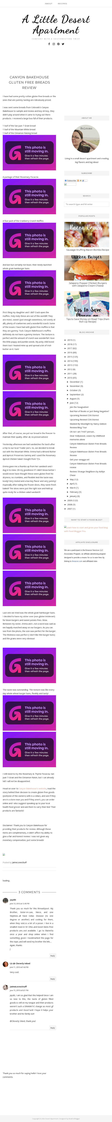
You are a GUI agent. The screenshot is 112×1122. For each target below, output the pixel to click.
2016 (69, 352)
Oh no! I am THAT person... (82, 431)
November (75, 386)
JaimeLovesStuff (18, 986)
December (75, 381)
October (74, 390)
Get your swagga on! (79, 459)
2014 (69, 361)
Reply (53, 956)
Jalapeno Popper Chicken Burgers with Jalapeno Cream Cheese (88, 284)
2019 (69, 340)
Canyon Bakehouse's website (32, 788)
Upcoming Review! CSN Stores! (84, 415)
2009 (69, 500)
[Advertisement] (35, 62)
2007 (69, 508)
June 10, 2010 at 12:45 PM (19, 903)
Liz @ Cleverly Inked (20, 963)
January (73, 496)
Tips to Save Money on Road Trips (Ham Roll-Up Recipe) (87, 320)
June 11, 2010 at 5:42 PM (19, 967)
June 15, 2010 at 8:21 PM (19, 990)
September (75, 394)
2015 (69, 356)
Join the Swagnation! (79, 407)
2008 (69, 504)
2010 (69, 377)
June (72, 402)
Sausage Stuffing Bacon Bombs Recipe (87, 250)
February (74, 492)
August (73, 398)
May (72, 479)
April (72, 483)
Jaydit (13, 899)
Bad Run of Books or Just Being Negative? (89, 411)
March (73, 487)
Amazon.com (77, 561)
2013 (69, 365)
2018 (69, 344)
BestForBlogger (74, 1119)
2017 (69, 348)
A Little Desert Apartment (56, 24)
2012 (69, 369)
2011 (69, 373)
